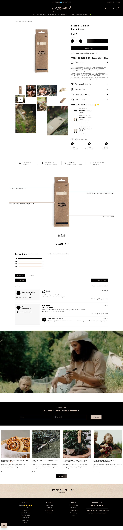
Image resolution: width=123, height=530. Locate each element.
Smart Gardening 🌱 (84, 14)
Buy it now (89, 48)
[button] (106, 8)
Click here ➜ (67, 2)
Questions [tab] (32, 276)
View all (61, 476)
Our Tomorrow (26, 510)
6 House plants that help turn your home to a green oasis (75, 461)
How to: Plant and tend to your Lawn (45, 461)
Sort (93, 286)
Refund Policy (73, 508)
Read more (4, 472)
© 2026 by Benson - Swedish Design (97, 513)
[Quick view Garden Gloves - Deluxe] (75, 119)
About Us (25, 508)
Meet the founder (25, 515)
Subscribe (96, 417)
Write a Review (101, 280)
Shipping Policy (73, 510)
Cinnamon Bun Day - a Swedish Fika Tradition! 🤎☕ (14, 461)
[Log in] (113, 8)
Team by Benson (26, 513)
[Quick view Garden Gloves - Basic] (75, 130)
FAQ (73, 515)
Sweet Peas (21, 21)
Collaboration (25, 520)
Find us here (49, 505)
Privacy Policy (73, 513)
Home (72, 14)
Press (25, 522)
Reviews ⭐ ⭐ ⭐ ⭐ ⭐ (25, 505)
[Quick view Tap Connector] (75, 110)
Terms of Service (73, 505)
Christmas (49, 513)
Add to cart (97, 41)
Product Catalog (49, 510)
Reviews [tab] (20, 276)
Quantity (73, 38)
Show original (61, 296)
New (32, 14)
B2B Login (49, 508)
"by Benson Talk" (26, 517)
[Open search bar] (109, 9)
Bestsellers (41, 14)
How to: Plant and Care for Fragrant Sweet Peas (104, 461)
